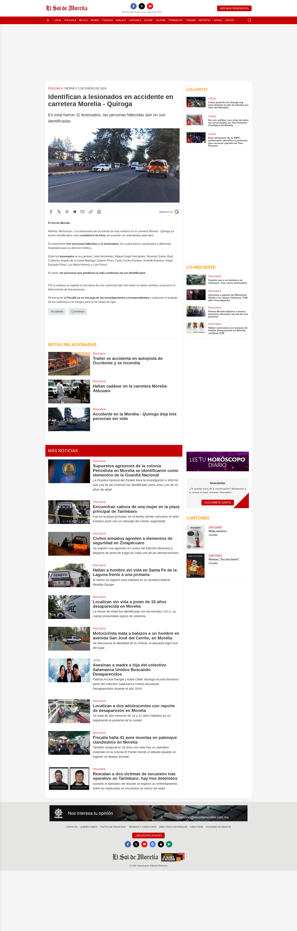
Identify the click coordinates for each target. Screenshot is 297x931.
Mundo (95, 20)
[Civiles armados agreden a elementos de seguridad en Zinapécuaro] (69, 545)
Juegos (229, 20)
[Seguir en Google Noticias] (177, 212)
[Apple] (161, 844)
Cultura (160, 20)
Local (58, 20)
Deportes (205, 20)
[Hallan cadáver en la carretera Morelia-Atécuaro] (69, 391)
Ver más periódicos (234, 8)
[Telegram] (74, 211)
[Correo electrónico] (82, 211)
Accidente (57, 311)
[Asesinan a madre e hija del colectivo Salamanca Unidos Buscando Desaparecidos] (69, 677)
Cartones (135, 20)
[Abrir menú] (47, 20)
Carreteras (77, 311)
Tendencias (175, 20)
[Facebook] (133, 6)
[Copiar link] (91, 211)
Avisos (218, 20)
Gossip (148, 20)
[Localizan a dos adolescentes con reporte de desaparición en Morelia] (69, 713)
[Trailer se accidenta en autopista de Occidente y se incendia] (69, 364)
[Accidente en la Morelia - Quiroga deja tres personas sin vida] (69, 419)
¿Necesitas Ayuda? (148, 835)
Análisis (121, 20)
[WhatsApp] (67, 211)
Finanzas (107, 20)
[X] (142, 6)
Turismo (190, 20)
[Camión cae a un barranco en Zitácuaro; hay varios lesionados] (195, 280)
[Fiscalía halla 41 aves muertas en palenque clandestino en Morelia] (69, 747)
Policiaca (70, 20)
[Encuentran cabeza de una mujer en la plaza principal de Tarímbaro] (69, 514)
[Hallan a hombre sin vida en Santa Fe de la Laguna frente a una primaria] (69, 577)
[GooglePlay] (169, 844)
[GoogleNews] (153, 844)
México (83, 20)
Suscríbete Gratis (217, 502)
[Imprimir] (99, 211)
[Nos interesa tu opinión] (149, 813)
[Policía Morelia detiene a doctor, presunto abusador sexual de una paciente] (195, 312)
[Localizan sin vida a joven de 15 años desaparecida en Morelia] (69, 609)
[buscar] (250, 20)
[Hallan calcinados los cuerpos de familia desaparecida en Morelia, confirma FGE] (195, 328)
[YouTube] (150, 6)
